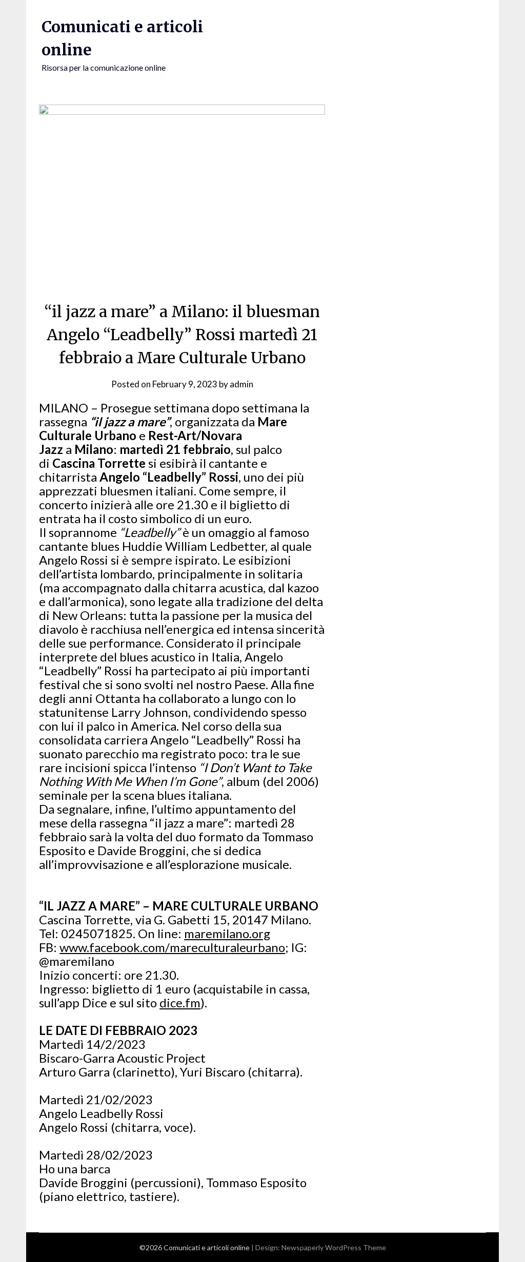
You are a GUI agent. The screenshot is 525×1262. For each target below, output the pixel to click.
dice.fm (179, 1002)
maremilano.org (227, 933)
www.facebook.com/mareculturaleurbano (172, 947)
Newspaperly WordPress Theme (333, 1247)
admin (241, 384)
